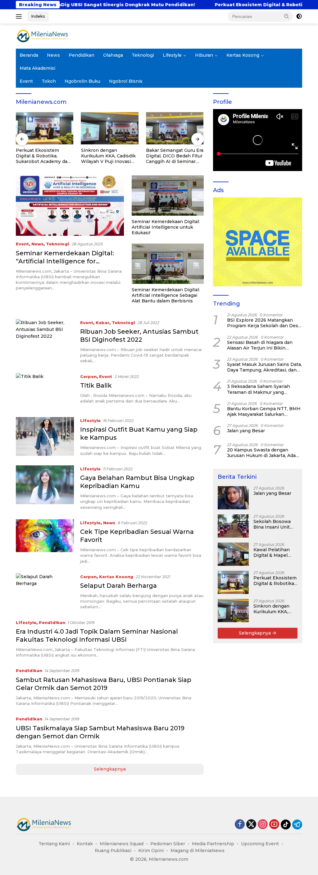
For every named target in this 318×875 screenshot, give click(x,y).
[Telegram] (297, 824)
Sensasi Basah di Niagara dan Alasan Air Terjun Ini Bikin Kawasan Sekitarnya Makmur (260, 345)
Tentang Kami (54, 843)
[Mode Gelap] (299, 16)
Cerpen (88, 376)
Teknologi (143, 55)
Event (26, 81)
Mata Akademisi (37, 68)
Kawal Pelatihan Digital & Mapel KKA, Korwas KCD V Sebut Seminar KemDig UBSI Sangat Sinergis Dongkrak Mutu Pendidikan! (275, 552)
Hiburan (204, 55)
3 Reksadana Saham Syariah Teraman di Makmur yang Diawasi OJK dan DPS (258, 389)
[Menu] (20, 16)
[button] (286, 16)
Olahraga (113, 55)
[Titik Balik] (45, 390)
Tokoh (49, 81)
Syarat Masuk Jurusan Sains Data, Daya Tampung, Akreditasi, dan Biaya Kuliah (264, 367)
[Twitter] (251, 824)
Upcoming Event (260, 843)
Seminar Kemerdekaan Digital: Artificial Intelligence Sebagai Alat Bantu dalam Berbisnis (166, 295)
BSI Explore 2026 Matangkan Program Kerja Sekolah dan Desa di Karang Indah (264, 322)
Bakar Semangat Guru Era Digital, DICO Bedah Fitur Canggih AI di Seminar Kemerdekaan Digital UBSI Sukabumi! (174, 156)
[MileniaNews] (42, 35)
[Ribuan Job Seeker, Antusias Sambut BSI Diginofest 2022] (45, 341)
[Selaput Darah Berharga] (45, 591)
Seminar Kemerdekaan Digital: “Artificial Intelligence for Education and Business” (65, 261)
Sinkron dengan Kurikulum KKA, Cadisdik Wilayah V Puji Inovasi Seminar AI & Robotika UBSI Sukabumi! (108, 156)
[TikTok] (286, 824)
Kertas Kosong (242, 55)
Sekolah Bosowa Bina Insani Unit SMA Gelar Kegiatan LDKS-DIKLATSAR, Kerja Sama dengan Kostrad (273, 524)
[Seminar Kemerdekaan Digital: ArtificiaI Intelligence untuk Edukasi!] (168, 195)
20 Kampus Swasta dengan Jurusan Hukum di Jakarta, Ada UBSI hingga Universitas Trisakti (263, 452)
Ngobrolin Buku (82, 81)
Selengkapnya (110, 769)
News (53, 55)
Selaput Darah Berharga (118, 585)
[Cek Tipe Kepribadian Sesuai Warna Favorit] (45, 541)
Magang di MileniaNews (197, 850)
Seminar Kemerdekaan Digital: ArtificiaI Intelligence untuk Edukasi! (166, 227)
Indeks (38, 16)
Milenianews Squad (121, 843)
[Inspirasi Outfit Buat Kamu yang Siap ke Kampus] (45, 436)
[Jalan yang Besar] (233, 497)
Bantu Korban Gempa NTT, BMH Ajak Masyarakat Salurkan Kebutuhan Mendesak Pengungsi (264, 411)
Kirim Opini (151, 850)
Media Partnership (213, 843)
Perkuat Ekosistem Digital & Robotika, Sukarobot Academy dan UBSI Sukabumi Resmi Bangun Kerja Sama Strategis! (43, 156)
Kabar (102, 322)
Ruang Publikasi (113, 850)
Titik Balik (96, 385)
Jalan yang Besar (246, 430)
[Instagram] (263, 824)
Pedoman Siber (167, 843)
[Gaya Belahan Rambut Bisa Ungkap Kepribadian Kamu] (45, 487)
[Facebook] (240, 824)
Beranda (29, 55)
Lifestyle (172, 55)
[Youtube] (274, 824)
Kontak (85, 843)
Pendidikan (81, 55)
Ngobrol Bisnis (126, 81)
